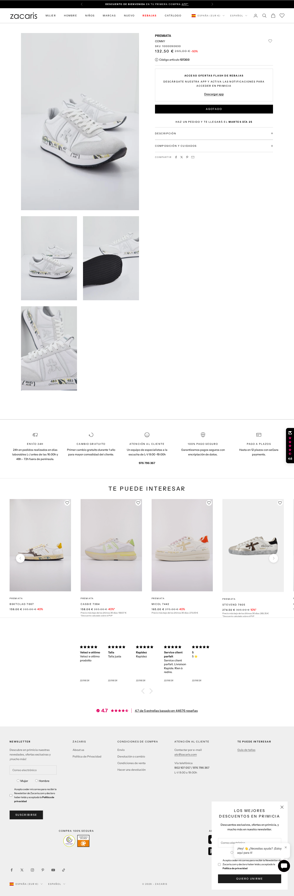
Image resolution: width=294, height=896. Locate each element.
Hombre (44, 781)
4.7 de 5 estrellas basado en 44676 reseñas (166, 711)
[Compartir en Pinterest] (187, 157)
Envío (121, 750)
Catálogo (173, 15)
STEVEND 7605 (233, 604)
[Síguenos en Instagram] (32, 870)
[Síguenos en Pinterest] (43, 870)
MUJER (51, 15)
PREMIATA (163, 36)
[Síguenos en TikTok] (64, 870)
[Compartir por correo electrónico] (192, 157)
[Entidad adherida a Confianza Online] (76, 841)
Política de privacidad (235, 868)
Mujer (24, 781)
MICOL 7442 (161, 604)
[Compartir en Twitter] (181, 157)
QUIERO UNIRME (249, 878)
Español (236, 15)
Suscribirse (26, 814)
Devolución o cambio (131, 756)
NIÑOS (90, 15)
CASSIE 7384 (90, 604)
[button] (144, 691)
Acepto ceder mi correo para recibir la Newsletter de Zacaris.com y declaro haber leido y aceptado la (252, 864)
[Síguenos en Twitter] (22, 870)
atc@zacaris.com (185, 754)
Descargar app (214, 94)
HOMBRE (70, 15)
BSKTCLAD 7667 (22, 604)
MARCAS (109, 15)
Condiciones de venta (131, 763)
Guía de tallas (246, 750)
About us (78, 750)
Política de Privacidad (87, 756)
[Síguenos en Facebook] (12, 870)
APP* (185, 4)
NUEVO (129, 15)
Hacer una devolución (131, 769)
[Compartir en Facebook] (176, 157)
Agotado (214, 108)
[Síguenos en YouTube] (53, 870)
